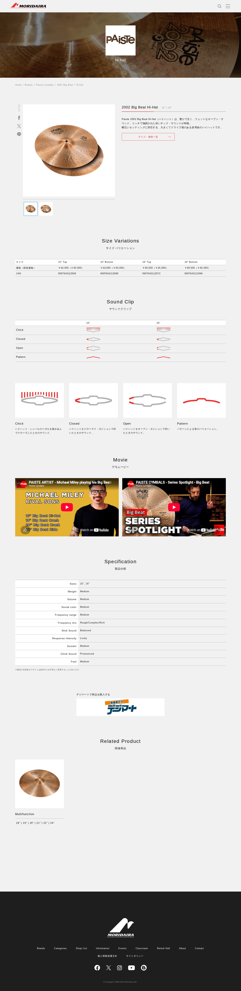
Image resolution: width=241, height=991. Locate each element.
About (182, 948)
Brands (29, 85)
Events (122, 948)
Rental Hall (163, 948)
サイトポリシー (134, 956)
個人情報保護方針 (107, 956)
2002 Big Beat (65, 85)
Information (102, 948)
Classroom (142, 948)
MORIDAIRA (28, 5)
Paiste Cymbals (45, 85)
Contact (199, 948)
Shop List (81, 948)
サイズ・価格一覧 (148, 136)
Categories (60, 948)
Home (18, 85)
